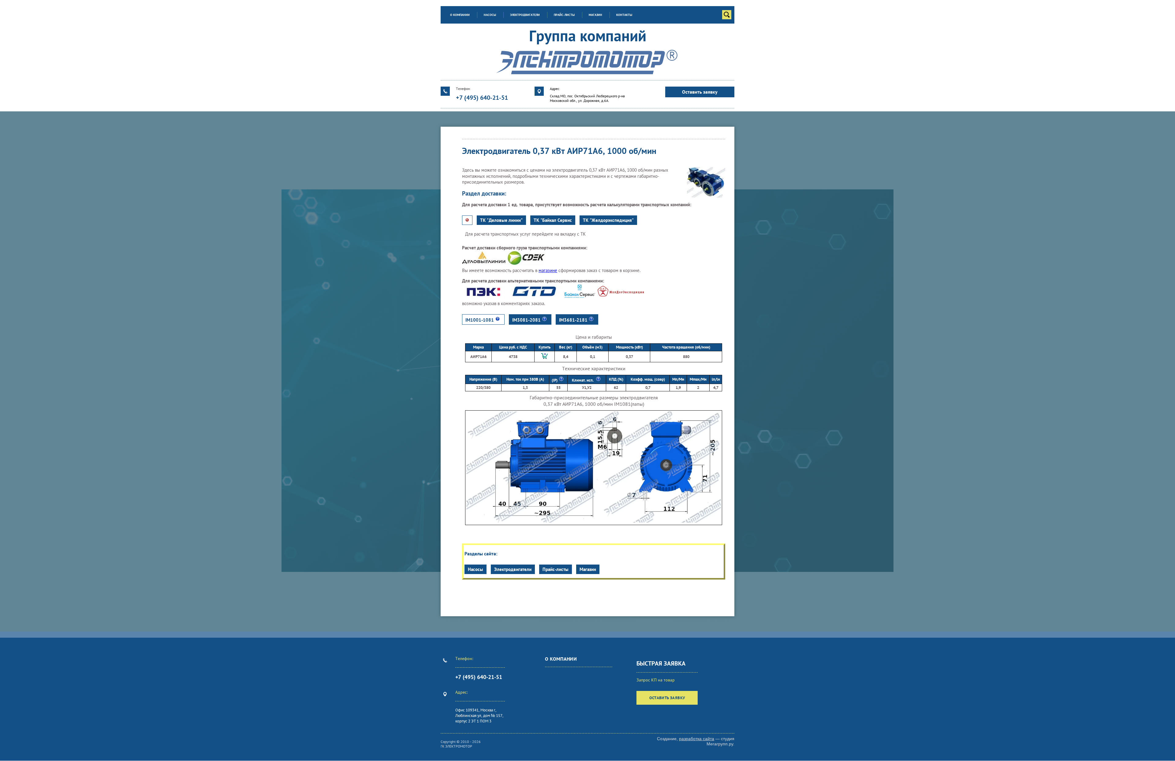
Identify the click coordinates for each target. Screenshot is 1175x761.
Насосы (475, 569)
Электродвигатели (513, 569)
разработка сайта (696, 738)
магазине (548, 270)
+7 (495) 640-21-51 (482, 98)
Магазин (588, 569)
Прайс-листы (556, 569)
